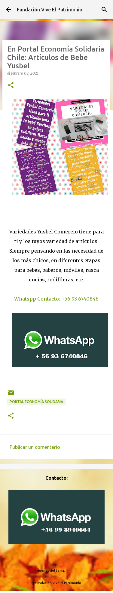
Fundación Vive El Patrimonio (49, 9)
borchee (72, 570)
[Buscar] (104, 9)
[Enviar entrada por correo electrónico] (10, 395)
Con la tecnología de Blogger (60, 558)
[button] (10, 86)
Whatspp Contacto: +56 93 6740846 (56, 299)
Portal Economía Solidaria (36, 402)
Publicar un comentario (35, 447)
